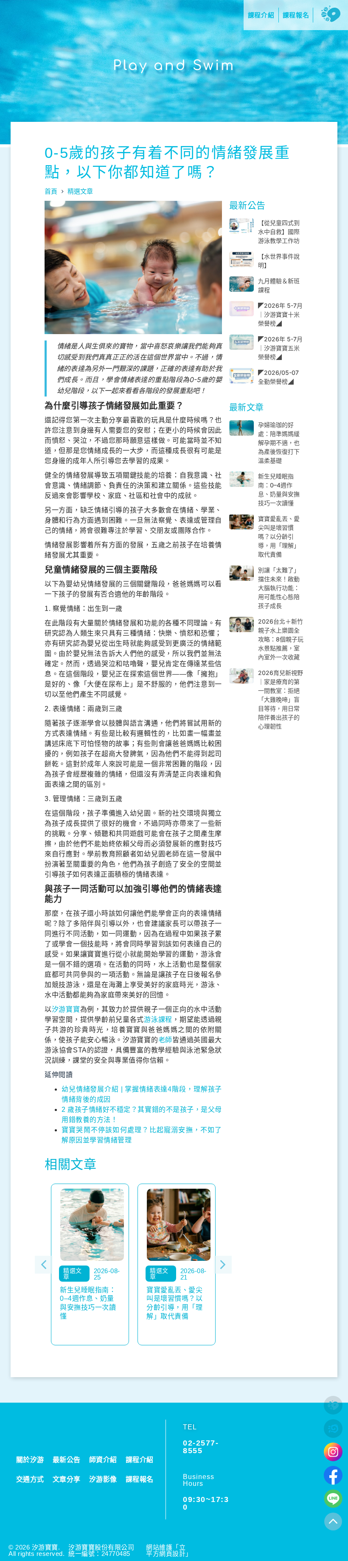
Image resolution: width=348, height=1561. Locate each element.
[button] (44, 1265)
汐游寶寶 (66, 1009)
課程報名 (140, 1479)
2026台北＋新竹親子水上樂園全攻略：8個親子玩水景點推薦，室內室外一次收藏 (280, 639)
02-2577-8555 (201, 1447)
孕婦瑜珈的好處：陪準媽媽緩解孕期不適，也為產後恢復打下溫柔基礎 (279, 442)
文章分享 (67, 1479)
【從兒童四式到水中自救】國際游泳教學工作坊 (279, 231)
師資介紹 (103, 1459)
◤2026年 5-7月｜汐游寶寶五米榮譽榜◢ (280, 347)
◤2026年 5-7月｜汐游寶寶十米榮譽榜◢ (280, 314)
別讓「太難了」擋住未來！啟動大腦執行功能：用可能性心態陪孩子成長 (279, 587)
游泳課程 (158, 1019)
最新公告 (67, 1459)
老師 (165, 1039)
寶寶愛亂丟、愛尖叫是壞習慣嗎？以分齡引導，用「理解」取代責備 (279, 536)
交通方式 (30, 1479)
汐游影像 (103, 1479)
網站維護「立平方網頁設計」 (169, 1550)
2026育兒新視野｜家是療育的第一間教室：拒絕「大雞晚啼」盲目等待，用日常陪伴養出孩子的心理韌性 (280, 699)
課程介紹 (140, 1459)
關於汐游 (30, 1459)
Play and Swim (174, 65)
